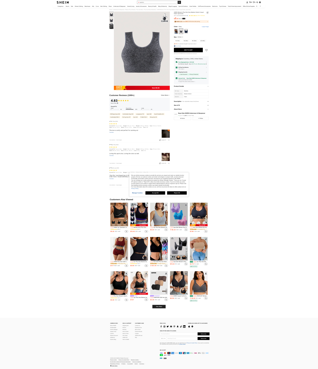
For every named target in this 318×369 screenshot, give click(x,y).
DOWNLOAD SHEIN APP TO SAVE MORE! (198, 323)
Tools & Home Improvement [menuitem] (234, 6)
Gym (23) (135, 117)
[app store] (189, 327)
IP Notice (123, 363)
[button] (257, 2)
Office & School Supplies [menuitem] (249, 6)
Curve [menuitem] (97, 6)
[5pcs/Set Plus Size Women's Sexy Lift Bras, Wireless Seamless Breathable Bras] (159, 249)
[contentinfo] (185, 354)
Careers (112, 333)
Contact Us (137, 325)
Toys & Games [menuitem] (222, 6)
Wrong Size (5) (153, 117)
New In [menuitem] (67, 6)
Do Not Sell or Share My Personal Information (120, 361)
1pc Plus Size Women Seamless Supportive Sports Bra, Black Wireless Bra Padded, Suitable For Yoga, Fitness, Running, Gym (139, 261)
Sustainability (113, 327)
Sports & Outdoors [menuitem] (183, 6)
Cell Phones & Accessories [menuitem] (204, 6)
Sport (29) (149, 114)
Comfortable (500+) (114, 117)
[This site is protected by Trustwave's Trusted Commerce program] (161, 358)
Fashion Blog (113, 339)
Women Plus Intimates (130, 9)
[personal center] (247, 2)
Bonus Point (137, 329)
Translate (111, 132)
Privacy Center (113, 359)
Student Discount (114, 335)
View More (159, 306)
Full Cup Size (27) (126, 117)
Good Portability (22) (159, 114)
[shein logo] (63, 2)
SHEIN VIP (125, 337)
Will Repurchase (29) (115, 114)
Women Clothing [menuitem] (79, 6)
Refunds (124, 329)
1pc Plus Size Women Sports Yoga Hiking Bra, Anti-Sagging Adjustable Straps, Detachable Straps (139, 297)
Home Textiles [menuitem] (192, 6)
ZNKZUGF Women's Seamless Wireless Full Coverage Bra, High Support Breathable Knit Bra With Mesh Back (199, 296)
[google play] (192, 327)
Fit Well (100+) (143, 117)
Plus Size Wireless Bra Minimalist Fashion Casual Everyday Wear (199, 227)
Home (110, 9)
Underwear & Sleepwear (118, 9)
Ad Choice (141, 363)
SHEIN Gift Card (138, 335)
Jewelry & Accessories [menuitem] (141, 6)
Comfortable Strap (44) (128, 114)
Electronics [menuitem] (215, 6)
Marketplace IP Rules (115, 363)
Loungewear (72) (140, 114)
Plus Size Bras (139, 9)
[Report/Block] (169, 140)
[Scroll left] (258, 6)
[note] (139, 225)
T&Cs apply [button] (181, 69)
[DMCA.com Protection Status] (165, 358)
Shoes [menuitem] (110, 6)
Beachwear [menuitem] (87, 6)
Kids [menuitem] (93, 6)
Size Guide (125, 335)
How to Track (125, 333)
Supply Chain (113, 331)
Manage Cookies (135, 359)
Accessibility (130, 363)
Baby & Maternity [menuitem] (162, 6)
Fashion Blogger (114, 329)
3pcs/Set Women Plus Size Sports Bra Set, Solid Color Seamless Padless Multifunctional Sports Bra (179, 227)
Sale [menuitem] (72, 6)
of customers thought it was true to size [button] (185, 43)
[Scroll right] (260, 6)
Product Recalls (138, 331)
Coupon (137, 333)
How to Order (126, 331)
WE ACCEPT (163, 350)
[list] (173, 326)
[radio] (176, 31)
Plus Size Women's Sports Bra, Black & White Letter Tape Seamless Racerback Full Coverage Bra (119, 296)
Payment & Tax (138, 327)
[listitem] (119, 218)
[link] (250, 2)
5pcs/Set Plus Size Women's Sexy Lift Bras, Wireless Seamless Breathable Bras (159, 261)
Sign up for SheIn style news (168, 330)
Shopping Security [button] (182, 72)
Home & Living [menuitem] (130, 6)
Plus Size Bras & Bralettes (150, 9)
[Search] (179, 2)
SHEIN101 (112, 337)
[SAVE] (206, 50)
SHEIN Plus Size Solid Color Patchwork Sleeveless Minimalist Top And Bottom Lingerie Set (119, 261)
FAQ (136, 337)
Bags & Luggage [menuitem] (173, 6)
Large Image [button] (205, 26)
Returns (124, 327)
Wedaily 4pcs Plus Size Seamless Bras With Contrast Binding (139, 227)
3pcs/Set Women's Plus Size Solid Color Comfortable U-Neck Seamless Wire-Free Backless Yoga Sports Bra (179, 261)
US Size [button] (179, 37)
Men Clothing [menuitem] (103, 6)
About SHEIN (113, 325)
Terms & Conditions (136, 361)
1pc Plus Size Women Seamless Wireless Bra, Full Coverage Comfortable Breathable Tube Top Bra (199, 261)
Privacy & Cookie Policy (192, 343)
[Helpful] (160, 140)
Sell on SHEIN (126, 339)
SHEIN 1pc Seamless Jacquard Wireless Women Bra (119, 227)
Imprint (136, 363)
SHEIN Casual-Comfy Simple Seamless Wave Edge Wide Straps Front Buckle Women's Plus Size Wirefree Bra (179, 296)
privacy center (182, 344)
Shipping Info (126, 325)
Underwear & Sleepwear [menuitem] (119, 6)
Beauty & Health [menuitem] (152, 6)
